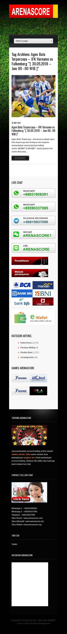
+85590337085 (30, 511)
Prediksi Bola (26, 352)
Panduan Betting (27, 347)
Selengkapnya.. (20, 158)
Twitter (14, 544)
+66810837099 (28, 515)
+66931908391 (30, 508)
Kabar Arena (26, 343)
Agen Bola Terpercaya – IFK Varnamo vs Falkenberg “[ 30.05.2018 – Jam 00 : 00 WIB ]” (33, 130)
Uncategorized (27, 357)
